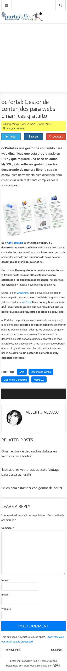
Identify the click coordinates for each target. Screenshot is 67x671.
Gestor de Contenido (15, 379)
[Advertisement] (33, 47)
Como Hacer (44, 124)
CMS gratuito (15, 242)
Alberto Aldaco (11, 124)
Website (6, 609)
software (20, 128)
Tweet (12, 136)
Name (5, 580)
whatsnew (22, 292)
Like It (34, 136)
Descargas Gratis (41, 372)
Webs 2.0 (39, 379)
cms (21, 372)
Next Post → (58, 649)
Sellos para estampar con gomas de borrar (31, 488)
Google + (58, 136)
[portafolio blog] (22, 19)
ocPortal (26, 302)
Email (5, 594)
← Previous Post (10, 649)
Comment (7, 528)
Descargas (9, 128)
